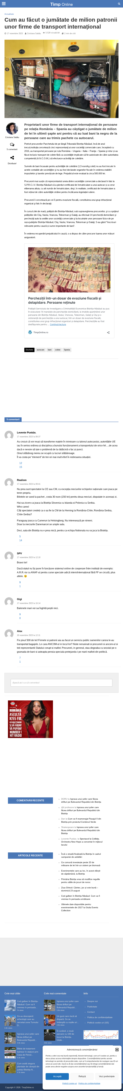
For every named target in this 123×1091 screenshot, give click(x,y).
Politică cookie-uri (69, 1083)
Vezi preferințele (107, 1076)
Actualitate (9, 14)
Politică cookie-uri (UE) (98, 1022)
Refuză (82, 1076)
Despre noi (92, 1001)
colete (57, 350)
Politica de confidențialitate (89, 1083)
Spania (67, 350)
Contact (91, 1012)
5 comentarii (12, 149)
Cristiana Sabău (34, 33)
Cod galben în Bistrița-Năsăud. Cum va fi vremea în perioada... (27, 1004)
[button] (117, 1049)
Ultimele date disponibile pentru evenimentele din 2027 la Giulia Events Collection (79, 907)
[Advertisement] (71, 385)
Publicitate (92, 1006)
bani (49, 350)
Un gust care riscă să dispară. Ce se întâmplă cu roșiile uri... (68, 1019)
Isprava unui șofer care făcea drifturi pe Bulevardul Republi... (28, 1037)
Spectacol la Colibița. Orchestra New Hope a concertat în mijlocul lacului (81, 842)
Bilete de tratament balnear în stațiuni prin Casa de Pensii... (27, 1051)
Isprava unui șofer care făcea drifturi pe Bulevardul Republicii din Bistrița (80, 810)
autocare (40, 350)
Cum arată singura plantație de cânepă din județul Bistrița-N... (28, 1066)
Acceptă (57, 1076)
